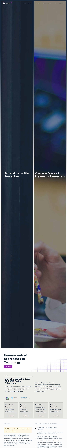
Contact (61, 3)
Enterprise (37, 3)
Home (24, 3)
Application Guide (45, 3)
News (55, 3)
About (29, 3)
